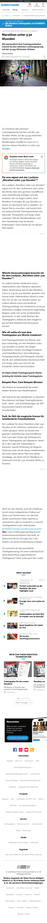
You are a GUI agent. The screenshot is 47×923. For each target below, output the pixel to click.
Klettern (37, 894)
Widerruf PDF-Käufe (33, 812)
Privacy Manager (11, 780)
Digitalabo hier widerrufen (28, 787)
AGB (37, 761)
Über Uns (18, 761)
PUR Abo (13, 805)
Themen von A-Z (23, 824)
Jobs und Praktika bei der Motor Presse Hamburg (23, 855)
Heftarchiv (34, 842)
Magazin (5, 799)
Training (14, 9)
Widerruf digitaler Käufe (15, 812)
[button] (23, 73)
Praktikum (12, 787)
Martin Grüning (7, 53)
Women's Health (23, 914)
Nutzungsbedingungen (22, 767)
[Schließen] (42, 156)
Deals (18, 830)
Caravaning (9, 894)
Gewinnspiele (37, 824)
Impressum (29, 761)
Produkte (27, 1)
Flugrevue (28, 894)
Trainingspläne (6, 9)
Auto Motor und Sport (24, 888)
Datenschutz (35, 774)
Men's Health (22, 901)
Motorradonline (35, 901)
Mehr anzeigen (22, 703)
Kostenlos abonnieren (18, 738)
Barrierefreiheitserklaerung (30, 780)
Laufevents (24, 9)
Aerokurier (10, 888)
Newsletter (27, 830)
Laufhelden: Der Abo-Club (26, 799)
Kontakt (10, 761)
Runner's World (31, 907)
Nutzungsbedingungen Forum (17, 774)
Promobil (20, 907)
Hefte (20, 1)
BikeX (37, 888)
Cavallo (19, 894)
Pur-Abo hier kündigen (27, 805)
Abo (12, 799)
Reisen (40, 799)
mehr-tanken (10, 901)
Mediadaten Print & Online (18, 842)
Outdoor (11, 907)
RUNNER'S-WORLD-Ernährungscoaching (21, 528)
